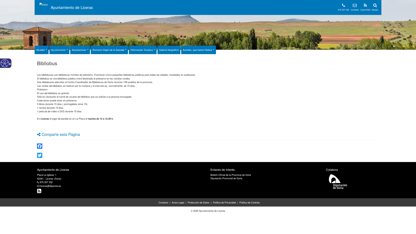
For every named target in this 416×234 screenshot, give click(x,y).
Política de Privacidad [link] (224, 202)
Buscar (375, 9)
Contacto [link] (163, 202)
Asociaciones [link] (79, 50)
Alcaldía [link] (40, 50)
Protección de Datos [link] (198, 202)
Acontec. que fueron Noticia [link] (198, 50)
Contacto (355, 9)
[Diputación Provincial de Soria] (338, 181)
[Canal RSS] (365, 5)
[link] (208, 146)
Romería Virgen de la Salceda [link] (108, 50)
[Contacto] (355, 5)
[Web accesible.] (4, 63)
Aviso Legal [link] (178, 202)
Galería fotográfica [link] (169, 50)
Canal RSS (365, 9)
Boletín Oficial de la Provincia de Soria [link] (230, 174)
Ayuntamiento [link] (58, 50)
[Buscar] (375, 5)
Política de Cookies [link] (249, 202)
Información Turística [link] (141, 50)
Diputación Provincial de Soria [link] (226, 178)
